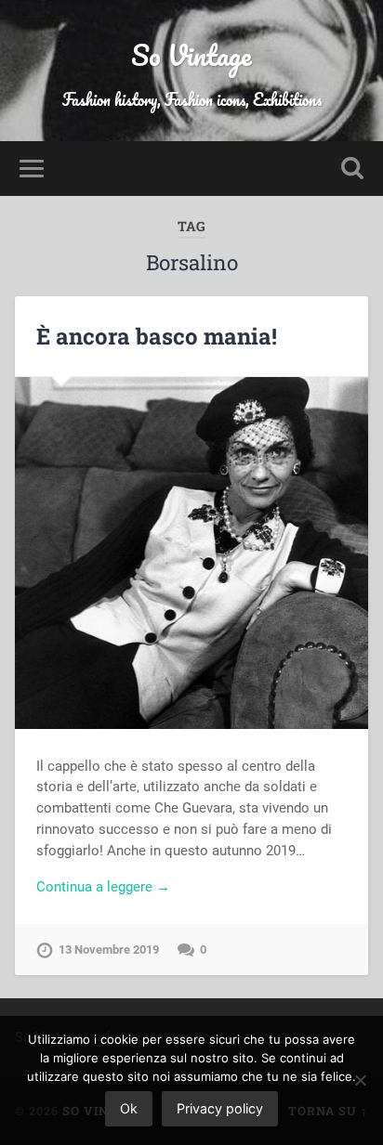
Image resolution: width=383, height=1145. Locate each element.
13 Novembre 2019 (109, 949)
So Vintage (191, 55)
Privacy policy (220, 1108)
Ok (129, 1108)
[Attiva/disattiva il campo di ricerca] (352, 168)
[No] (359, 1080)
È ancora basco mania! (156, 336)
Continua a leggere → (103, 886)
